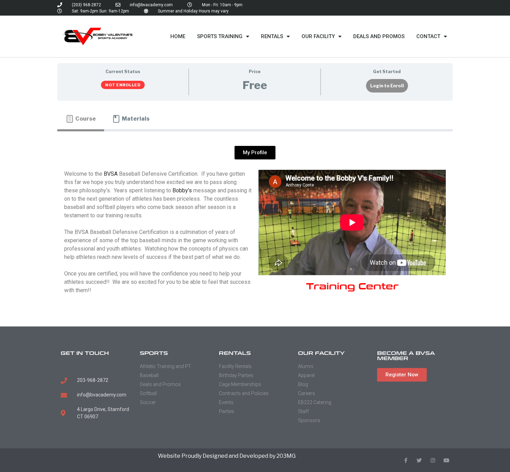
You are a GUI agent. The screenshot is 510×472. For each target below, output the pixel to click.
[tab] (80, 118)
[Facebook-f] (405, 460)
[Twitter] (419, 460)
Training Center (352, 286)
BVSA (111, 174)
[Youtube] (446, 460)
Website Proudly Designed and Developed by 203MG (227, 456)
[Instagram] (432, 460)
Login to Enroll (387, 85)
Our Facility (318, 36)
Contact (428, 36)
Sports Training (220, 36)
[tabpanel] (255, 226)
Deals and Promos (379, 36)
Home (177, 36)
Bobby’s (182, 190)
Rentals (272, 36)
